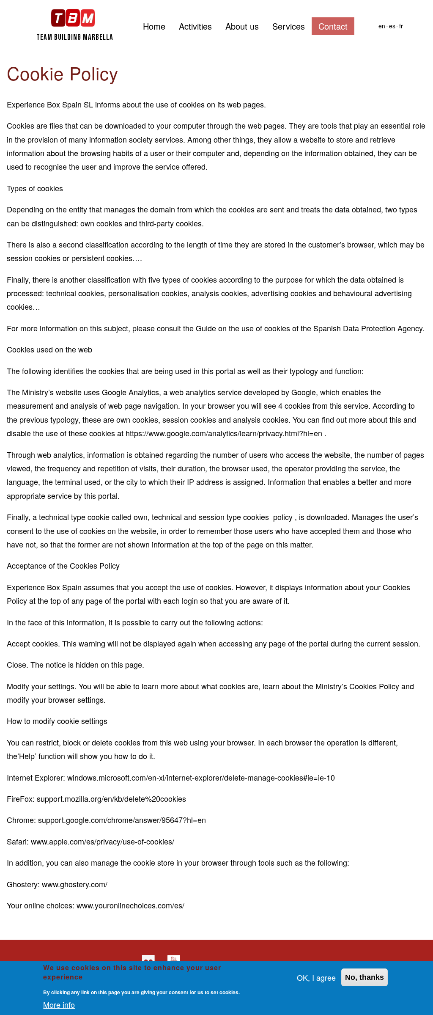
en (381, 26)
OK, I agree (316, 977)
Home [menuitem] (154, 26)
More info (59, 1004)
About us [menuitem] (242, 26)
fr (401, 26)
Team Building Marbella (74, 37)
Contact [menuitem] (333, 26)
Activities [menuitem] (195, 26)
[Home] (73, 17)
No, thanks (364, 977)
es (392, 26)
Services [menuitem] (288, 26)
